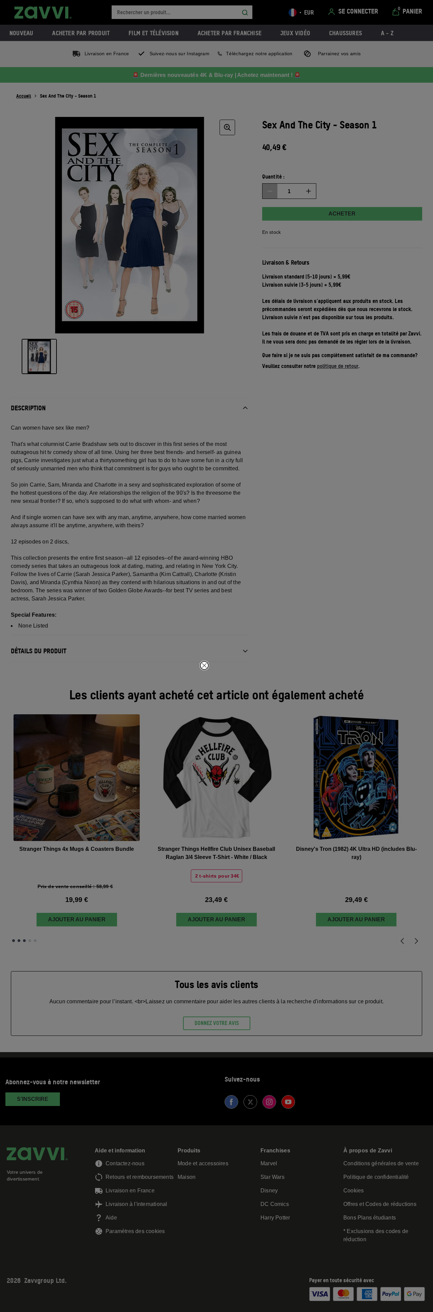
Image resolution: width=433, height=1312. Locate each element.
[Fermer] (204, 665)
